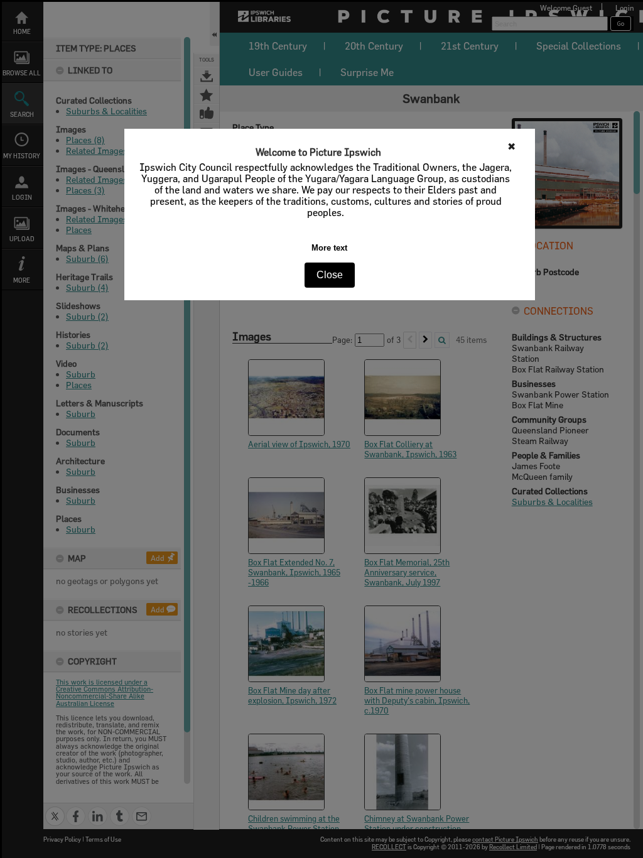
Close (329, 274)
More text (329, 248)
